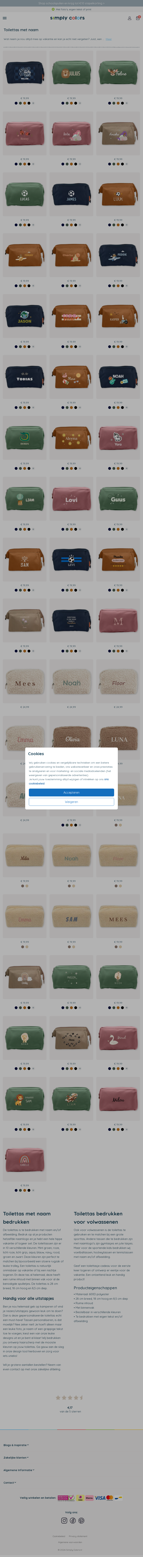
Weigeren (71, 802)
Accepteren (71, 792)
